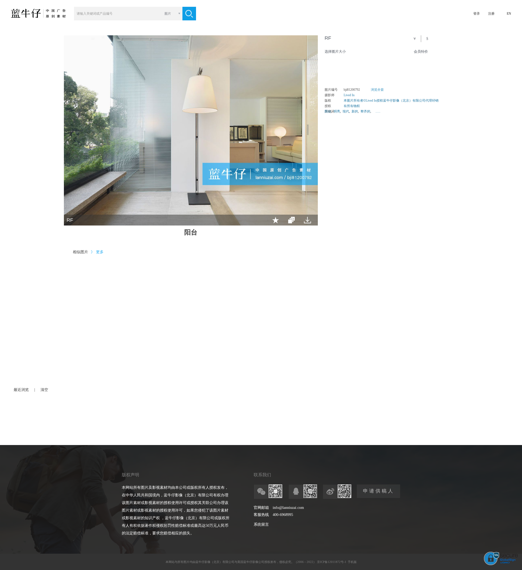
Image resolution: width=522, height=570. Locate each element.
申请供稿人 (378, 491)
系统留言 (261, 524)
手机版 (352, 561)
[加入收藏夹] (275, 220)
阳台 (328, 111)
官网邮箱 (261, 508)
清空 (44, 390)
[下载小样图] (307, 220)
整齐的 (365, 111)
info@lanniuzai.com (288, 508)
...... (377, 111)
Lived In (349, 95)
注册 (491, 13)
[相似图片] (291, 220)
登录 (476, 13)
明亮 (337, 111)
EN (509, 13)
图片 (167, 13)
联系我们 (262, 474)
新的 (355, 111)
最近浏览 (21, 390)
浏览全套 (377, 90)
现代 (346, 111)
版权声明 (130, 474)
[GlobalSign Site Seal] (501, 564)
